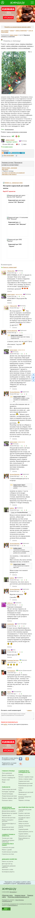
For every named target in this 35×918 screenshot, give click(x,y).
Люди (3, 782)
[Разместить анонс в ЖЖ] (22, 152)
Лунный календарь (7, 794)
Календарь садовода (8, 791)
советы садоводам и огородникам (16, 46)
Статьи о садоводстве (8, 777)
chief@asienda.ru (7, 901)
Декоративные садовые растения (8, 808)
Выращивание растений (25, 783)
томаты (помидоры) (21, 30)
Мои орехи (5, 169)
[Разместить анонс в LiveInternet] (14, 152)
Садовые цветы (6, 815)
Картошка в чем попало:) (9, 174)
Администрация (20, 895)
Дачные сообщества (8, 775)
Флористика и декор (8, 829)
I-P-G (8, 650)
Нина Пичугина (19, 900)
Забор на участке (23, 823)
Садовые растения (23, 781)
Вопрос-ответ (6, 780)
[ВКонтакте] (20, 758)
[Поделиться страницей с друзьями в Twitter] (9, 152)
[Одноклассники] (27, 758)
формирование (9, 129)
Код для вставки (9, 155)
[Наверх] (33, 374)
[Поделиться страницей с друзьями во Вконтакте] (5, 152)
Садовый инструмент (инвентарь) (8, 841)
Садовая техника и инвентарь (8, 835)
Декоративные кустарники (9, 813)
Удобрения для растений (25, 792)
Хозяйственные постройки (9, 852)
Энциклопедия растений (9, 789)
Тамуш (9, 692)
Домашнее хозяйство (9, 859)
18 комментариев (8, 147)
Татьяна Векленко (12, 330)
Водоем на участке (24, 815)
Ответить (9, 291)
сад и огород (5, 30)
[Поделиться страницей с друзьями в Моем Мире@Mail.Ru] (7, 152)
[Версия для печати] (16, 156)
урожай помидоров (11, 48)
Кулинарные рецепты (8, 871)
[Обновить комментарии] (33, 377)
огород (3, 46)
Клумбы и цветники (24, 813)
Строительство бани (8, 854)
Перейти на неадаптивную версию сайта (17, 27)
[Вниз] (33, 380)
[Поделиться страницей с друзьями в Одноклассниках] (3, 152)
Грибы (20, 790)
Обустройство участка (26, 807)
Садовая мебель (23, 833)
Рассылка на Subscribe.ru (20, 763)
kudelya (12, 508)
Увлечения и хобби (7, 869)
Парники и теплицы (24, 800)
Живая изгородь (23, 821)
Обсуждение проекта (24, 883)
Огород (20, 774)
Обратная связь (7, 895)
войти (5, 724)
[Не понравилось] (20, 273)
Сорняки (20, 788)
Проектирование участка (25, 831)
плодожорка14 (11, 670)
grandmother (10, 624)
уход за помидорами (24, 48)
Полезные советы (7, 800)
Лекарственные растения (9, 796)
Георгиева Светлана (13, 660)
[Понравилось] (22, 273)
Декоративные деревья (9, 811)
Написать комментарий (10, 267)
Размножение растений (25, 785)
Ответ (12, 512)
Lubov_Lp (10, 603)
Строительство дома (8, 847)
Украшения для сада (24, 836)
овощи (12, 30)
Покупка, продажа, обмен (9, 798)
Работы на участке (7, 861)
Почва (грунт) (22, 794)
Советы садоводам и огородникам (17, 132)
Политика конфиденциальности (18, 897)
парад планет (14, 35)
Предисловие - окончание (9, 168)
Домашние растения (8, 827)
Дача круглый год (7, 863)
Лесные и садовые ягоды (25, 777)
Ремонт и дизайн (7, 849)
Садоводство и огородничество (24, 771)
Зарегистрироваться (9, 722)
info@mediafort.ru (13, 905)
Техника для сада (7, 838)
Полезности (6, 787)
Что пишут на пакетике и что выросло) (13, 172)
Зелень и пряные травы (25, 779)
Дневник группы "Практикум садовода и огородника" (12, 163)
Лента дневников (7, 773)
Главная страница (8, 771)
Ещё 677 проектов (9, 191)
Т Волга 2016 (10, 271)
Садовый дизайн (23, 829)
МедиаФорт (13, 892)
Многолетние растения (8, 817)
